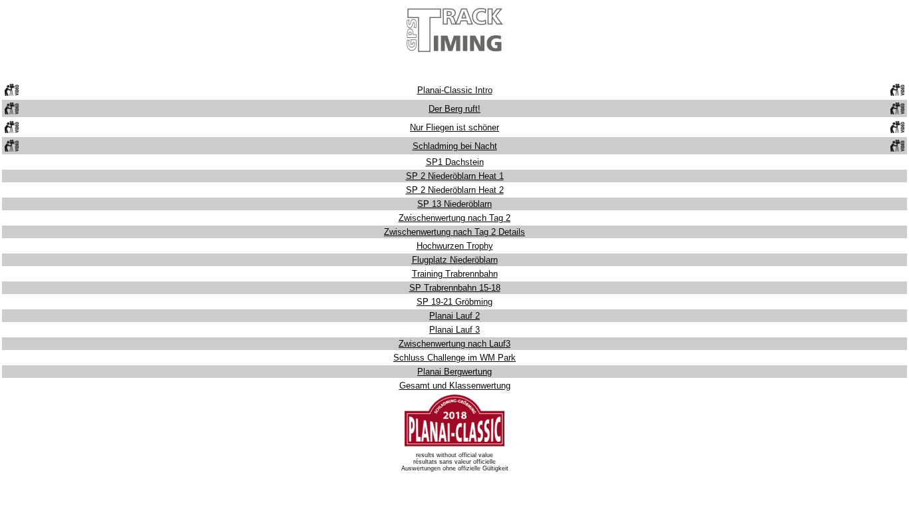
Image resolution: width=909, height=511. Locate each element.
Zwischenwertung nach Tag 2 (454, 218)
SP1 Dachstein (455, 162)
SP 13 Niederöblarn (454, 204)
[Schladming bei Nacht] (12, 149)
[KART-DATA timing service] (454, 445)
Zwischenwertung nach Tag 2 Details (454, 232)
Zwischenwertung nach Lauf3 (454, 344)
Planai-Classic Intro (454, 90)
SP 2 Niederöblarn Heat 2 (455, 190)
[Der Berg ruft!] (12, 111)
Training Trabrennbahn (455, 274)
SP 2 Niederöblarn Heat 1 (455, 176)
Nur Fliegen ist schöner (454, 127)
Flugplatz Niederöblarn (455, 260)
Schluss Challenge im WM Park (454, 358)
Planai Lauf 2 (454, 316)
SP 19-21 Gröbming (454, 302)
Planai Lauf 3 (454, 330)
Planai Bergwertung (454, 372)
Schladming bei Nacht (455, 146)
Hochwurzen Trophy (455, 246)
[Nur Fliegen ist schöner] (12, 130)
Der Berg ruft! (454, 109)
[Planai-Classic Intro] (12, 93)
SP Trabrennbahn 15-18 (454, 288)
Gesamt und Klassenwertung (454, 386)
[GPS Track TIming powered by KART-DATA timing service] (455, 76)
